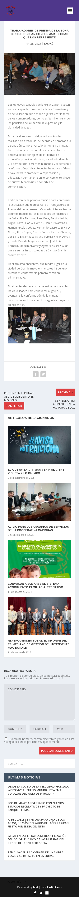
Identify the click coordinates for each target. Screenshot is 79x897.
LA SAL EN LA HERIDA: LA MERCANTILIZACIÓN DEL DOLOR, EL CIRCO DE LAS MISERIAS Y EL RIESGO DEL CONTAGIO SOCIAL (37, 839)
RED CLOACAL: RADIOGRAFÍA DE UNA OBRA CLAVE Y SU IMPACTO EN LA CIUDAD (35, 854)
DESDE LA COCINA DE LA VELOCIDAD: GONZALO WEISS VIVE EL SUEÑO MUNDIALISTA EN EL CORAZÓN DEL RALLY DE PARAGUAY (38, 790)
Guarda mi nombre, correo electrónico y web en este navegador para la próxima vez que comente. (39, 740)
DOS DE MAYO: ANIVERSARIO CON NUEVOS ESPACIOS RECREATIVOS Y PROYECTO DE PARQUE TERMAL (36, 806)
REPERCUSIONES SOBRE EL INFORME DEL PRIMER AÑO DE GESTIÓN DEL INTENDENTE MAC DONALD (38, 644)
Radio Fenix (54, 887)
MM (35, 887)
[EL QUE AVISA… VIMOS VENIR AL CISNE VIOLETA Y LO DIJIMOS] (39, 445)
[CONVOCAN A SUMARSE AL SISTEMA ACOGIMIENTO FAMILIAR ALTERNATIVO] (39, 559)
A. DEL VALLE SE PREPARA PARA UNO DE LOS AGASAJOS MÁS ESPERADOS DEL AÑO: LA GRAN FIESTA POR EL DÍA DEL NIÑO (38, 823)
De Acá (48, 43)
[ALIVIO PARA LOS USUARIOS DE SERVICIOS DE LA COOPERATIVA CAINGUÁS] (39, 502)
